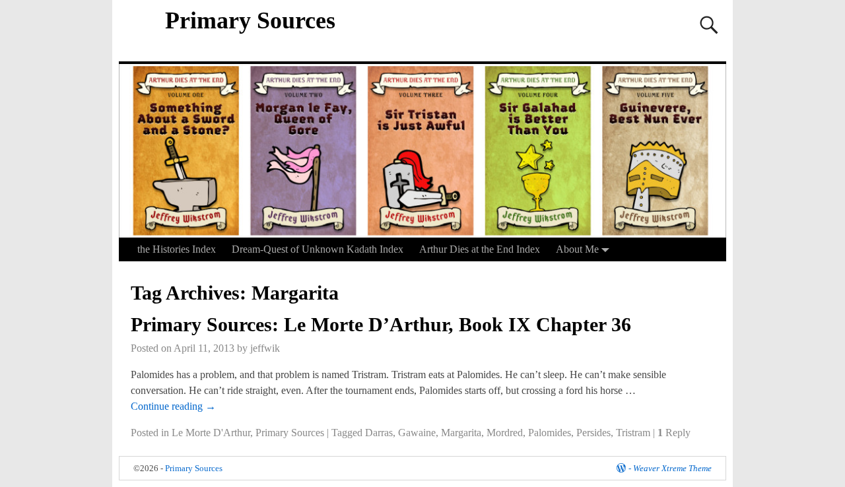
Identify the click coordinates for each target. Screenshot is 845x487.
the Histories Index (176, 249)
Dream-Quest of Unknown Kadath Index (317, 249)
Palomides (549, 432)
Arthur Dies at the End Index (479, 249)
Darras (379, 432)
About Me (577, 249)
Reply (674, 432)
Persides (593, 432)
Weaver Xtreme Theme (672, 468)
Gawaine (417, 432)
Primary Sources (250, 20)
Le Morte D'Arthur (211, 432)
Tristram (633, 432)
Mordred (505, 432)
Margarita (461, 432)
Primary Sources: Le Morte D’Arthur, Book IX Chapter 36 (381, 324)
